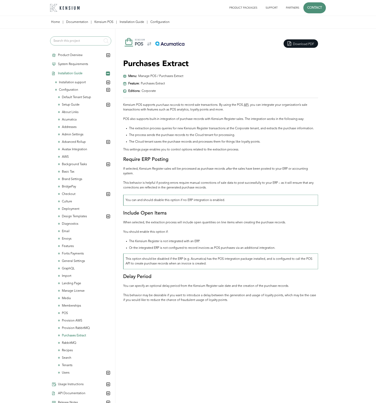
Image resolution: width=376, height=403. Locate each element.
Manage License (73, 291)
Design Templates (74, 216)
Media (66, 298)
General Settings (73, 261)
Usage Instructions (71, 384)
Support (272, 7)
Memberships (71, 305)
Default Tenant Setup (76, 97)
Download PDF (303, 44)
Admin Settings (72, 134)
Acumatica (69, 119)
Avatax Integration (74, 149)
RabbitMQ (69, 343)
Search (66, 358)
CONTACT (314, 7)
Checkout (68, 194)
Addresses (69, 127)
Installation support (72, 82)
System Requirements (73, 64)
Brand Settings (72, 179)
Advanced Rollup (74, 142)
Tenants (67, 365)
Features (68, 246)
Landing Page (71, 283)
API (246, 105)
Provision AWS (72, 320)
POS (65, 313)
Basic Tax (68, 171)
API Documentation (71, 393)
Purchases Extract (74, 335)
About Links (70, 112)
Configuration (68, 89)
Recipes (67, 350)
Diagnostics (70, 223)
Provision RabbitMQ (76, 328)
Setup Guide (71, 104)
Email (66, 231)
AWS (65, 156)
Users (66, 372)
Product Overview (70, 55)
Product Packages (243, 7)
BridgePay (69, 186)
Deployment (70, 209)
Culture (67, 201)
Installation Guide (70, 73)
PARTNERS (292, 7)
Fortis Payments (73, 253)
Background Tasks (74, 164)
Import (66, 276)
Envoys (66, 238)
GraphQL (68, 268)
